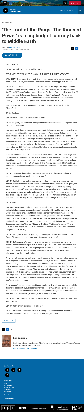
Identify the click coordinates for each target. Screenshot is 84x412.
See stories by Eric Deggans (25, 348)
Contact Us (7, 395)
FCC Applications (9, 398)
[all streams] (81, 10)
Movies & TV (7, 23)
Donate (76, 3)
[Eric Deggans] (6, 341)
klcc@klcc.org (8, 391)
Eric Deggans (14, 47)
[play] (5, 10)
